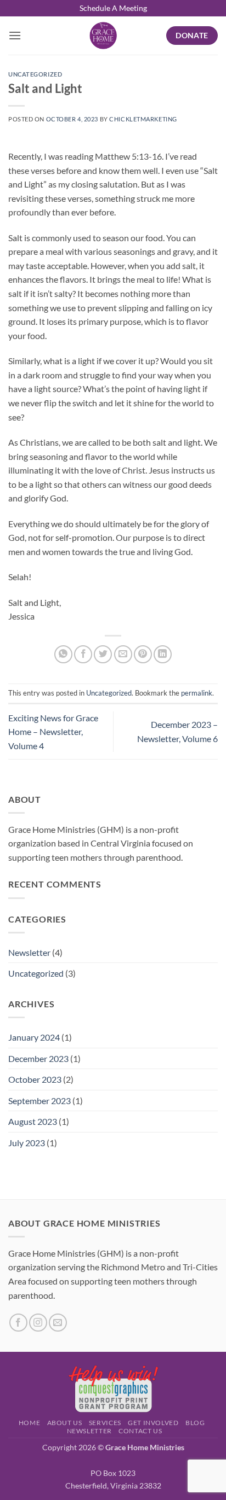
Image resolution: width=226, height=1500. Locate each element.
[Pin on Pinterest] (143, 654)
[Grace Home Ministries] (103, 35)
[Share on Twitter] (103, 654)
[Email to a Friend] (123, 654)
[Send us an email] (58, 1323)
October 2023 (34, 1079)
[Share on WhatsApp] (63, 654)
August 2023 (32, 1121)
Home (29, 1423)
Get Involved (153, 1423)
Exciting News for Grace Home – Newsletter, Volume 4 (53, 732)
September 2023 (39, 1100)
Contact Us (140, 1431)
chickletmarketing (143, 118)
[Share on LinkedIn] (163, 654)
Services (105, 1423)
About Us (64, 1423)
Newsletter (29, 952)
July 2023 (26, 1142)
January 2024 (34, 1037)
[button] (14, 35)
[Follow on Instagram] (38, 1323)
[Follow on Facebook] (18, 1323)
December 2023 (38, 1058)
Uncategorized (35, 74)
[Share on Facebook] (83, 654)
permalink (196, 692)
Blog (195, 1423)
